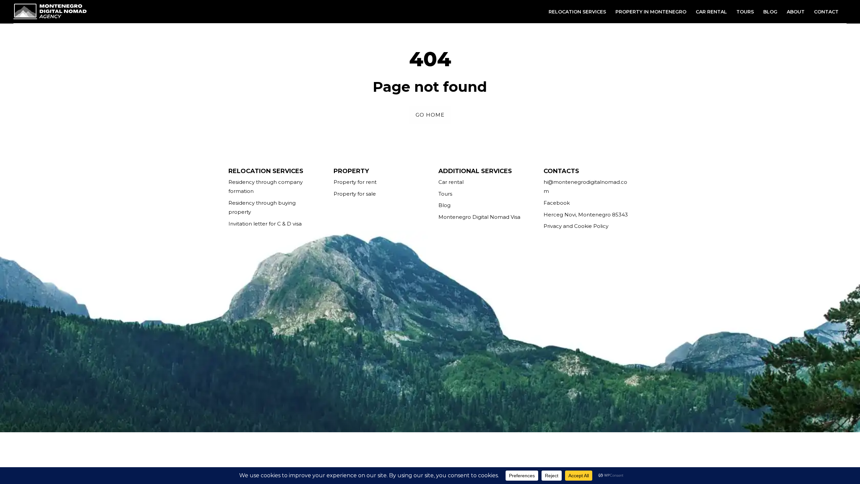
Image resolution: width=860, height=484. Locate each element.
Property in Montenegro (650, 12)
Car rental (451, 182)
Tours (745, 12)
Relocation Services (577, 12)
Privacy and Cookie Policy (576, 226)
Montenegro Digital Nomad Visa (479, 217)
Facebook (557, 203)
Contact (826, 12)
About (796, 12)
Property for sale (355, 194)
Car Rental (711, 12)
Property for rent (355, 182)
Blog (770, 12)
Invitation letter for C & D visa (265, 223)
